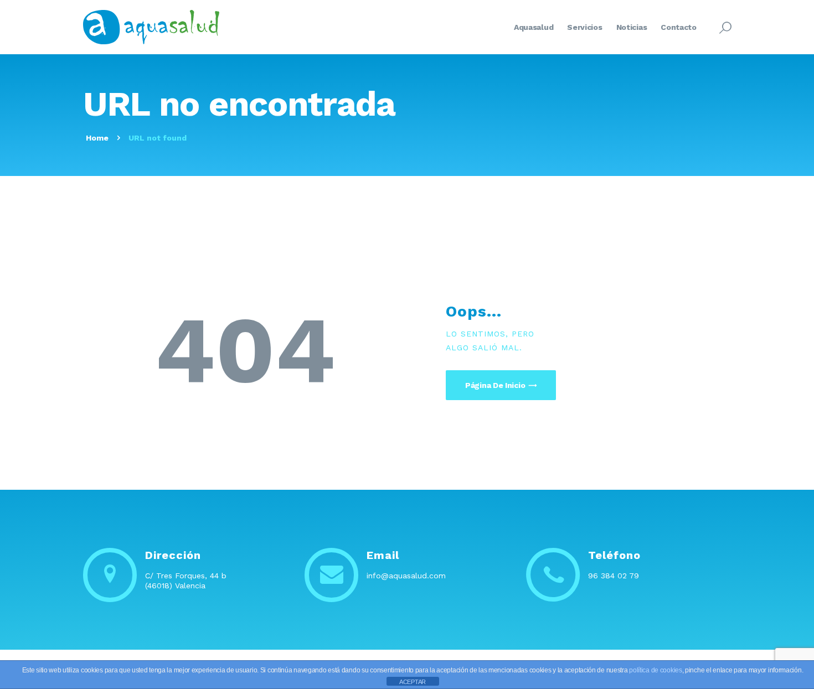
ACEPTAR (412, 681)
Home (97, 137)
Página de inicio (495, 385)
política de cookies (655, 670)
